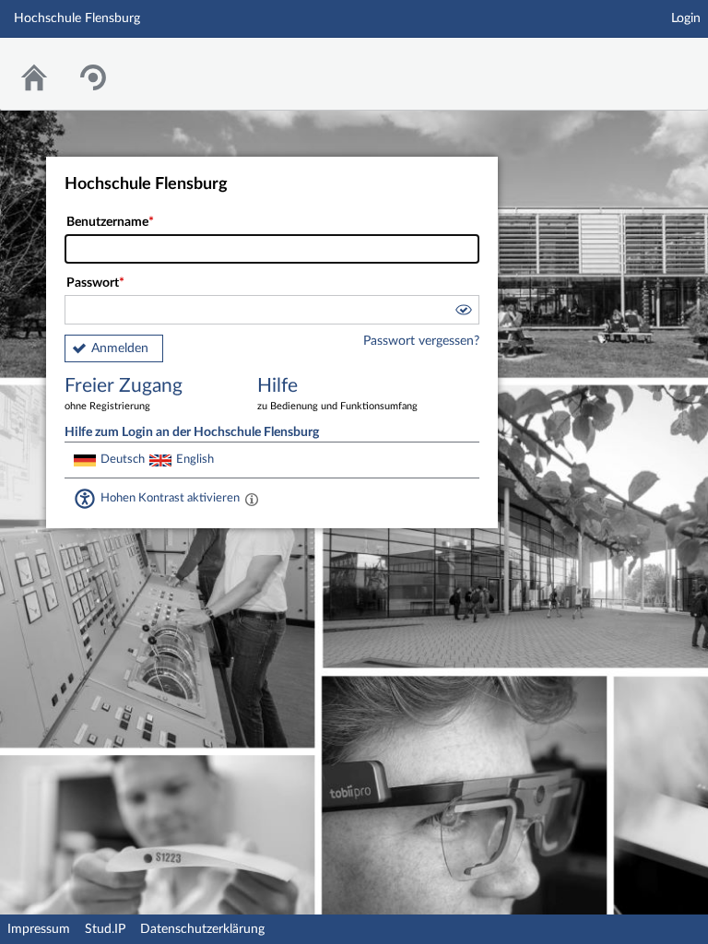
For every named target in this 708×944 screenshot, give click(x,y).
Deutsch (122, 459)
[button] (463, 312)
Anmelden (119, 348)
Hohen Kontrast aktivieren (170, 497)
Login (686, 18)
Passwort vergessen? (421, 341)
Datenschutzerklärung (202, 929)
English (195, 459)
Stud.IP (105, 929)
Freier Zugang (124, 393)
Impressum (38, 929)
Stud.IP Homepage (637, 62)
